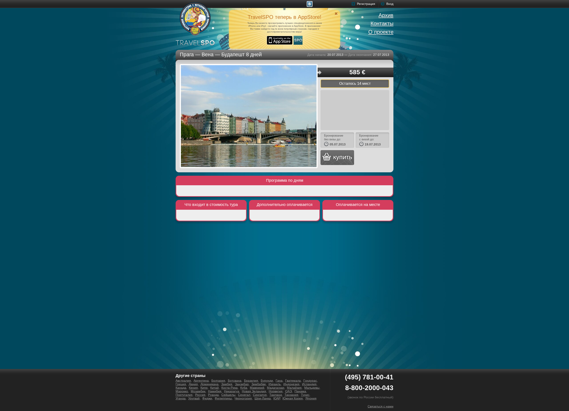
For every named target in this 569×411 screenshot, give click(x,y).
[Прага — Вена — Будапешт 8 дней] (249, 116)
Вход (389, 4)
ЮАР (276, 398)
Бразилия (251, 380)
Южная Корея (292, 398)
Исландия (309, 384)
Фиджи (207, 398)
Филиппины (223, 398)
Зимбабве (258, 384)
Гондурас (310, 380)
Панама (300, 391)
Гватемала (293, 380)
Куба (243, 387)
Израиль (274, 384)
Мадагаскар (275, 387)
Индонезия (291, 384)
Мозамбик (198, 391)
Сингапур (260, 395)
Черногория (243, 398)
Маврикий (257, 387)
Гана (279, 380)
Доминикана (209, 384)
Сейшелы (228, 395)
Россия (200, 395)
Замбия (226, 384)
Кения (193, 387)
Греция (181, 384)
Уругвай (194, 398)
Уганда (181, 398)
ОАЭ (288, 391)
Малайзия (294, 387)
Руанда (213, 395)
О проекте (380, 32)
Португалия (184, 395)
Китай (214, 387)
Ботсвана (234, 380)
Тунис (305, 395)
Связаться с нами (380, 406)
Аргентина (201, 380)
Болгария (218, 380)
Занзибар (242, 384)
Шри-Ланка (262, 398)
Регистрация (366, 4)
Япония (311, 398)
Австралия (183, 380)
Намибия (214, 391)
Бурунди (267, 380)
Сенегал (244, 395)
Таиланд (275, 395)
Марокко (182, 391)
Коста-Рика (229, 387)
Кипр (204, 387)
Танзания (291, 395)
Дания (193, 384)
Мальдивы (311, 387)
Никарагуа (231, 391)
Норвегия (275, 391)
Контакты (382, 23)
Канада (181, 387)
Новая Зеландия (254, 391)
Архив (386, 15)
